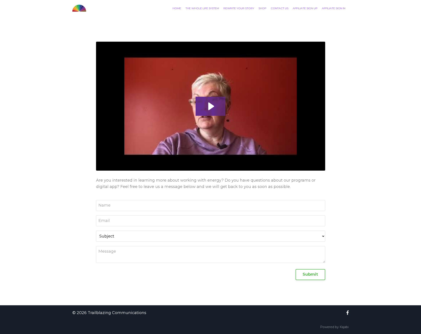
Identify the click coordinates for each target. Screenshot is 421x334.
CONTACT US (279, 8)
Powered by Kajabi (334, 327)
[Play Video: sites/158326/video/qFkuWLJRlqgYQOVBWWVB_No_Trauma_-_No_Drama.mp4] (210, 106)
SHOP (262, 8)
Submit (310, 274)
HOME (177, 8)
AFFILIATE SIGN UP (305, 8)
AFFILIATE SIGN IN (333, 8)
